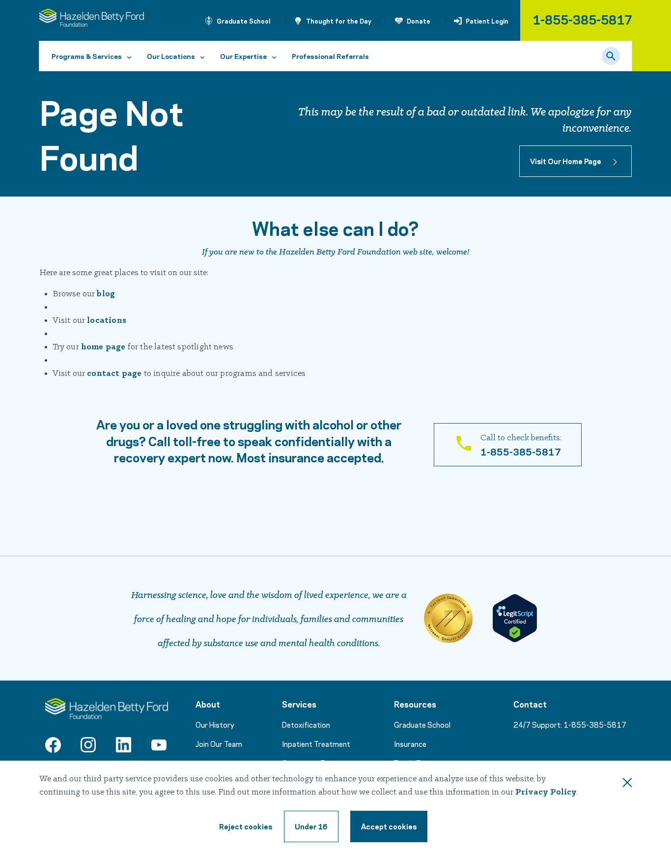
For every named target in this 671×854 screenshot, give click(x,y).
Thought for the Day (338, 20)
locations (106, 320)
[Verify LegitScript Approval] (514, 618)
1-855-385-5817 (582, 19)
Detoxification (306, 724)
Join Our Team (219, 743)
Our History (215, 724)
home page (103, 347)
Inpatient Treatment (316, 743)
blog (106, 294)
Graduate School (244, 20)
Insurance (410, 743)
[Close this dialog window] (627, 784)
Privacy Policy (546, 792)
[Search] (611, 56)
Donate (418, 20)
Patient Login (487, 20)
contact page (114, 373)
